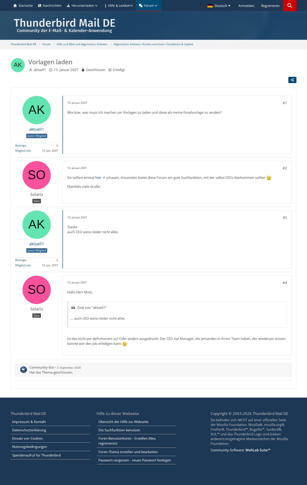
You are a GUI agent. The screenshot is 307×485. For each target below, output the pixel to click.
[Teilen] (292, 80)
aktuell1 (40, 69)
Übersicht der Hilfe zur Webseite (123, 421)
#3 (285, 217)
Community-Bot (41, 367)
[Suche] (289, 5)
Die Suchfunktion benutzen (119, 430)
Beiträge (20, 145)
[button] (219, 5)
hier (98, 177)
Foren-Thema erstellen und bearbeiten (128, 452)
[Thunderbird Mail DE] (153, 25)
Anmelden (246, 5)
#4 (285, 282)
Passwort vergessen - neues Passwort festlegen (134, 460)
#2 (285, 168)
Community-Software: (240, 450)
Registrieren (270, 5)
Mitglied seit (23, 151)
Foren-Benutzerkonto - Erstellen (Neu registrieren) (127, 440)
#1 (285, 103)
